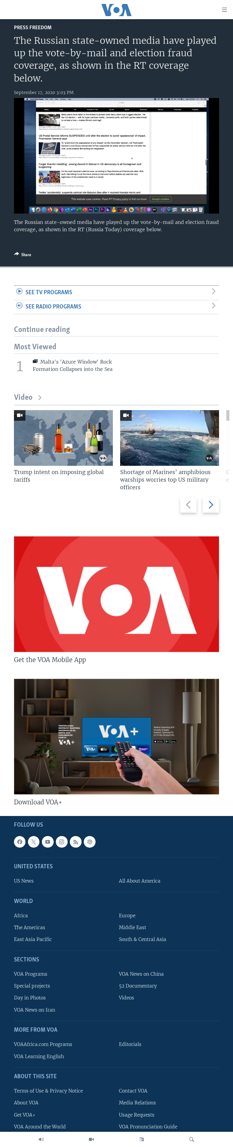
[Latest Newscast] (41, 1139)
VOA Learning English (39, 1056)
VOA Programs (30, 974)
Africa (21, 916)
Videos (126, 998)
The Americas (29, 927)
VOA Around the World (40, 1126)
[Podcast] (89, 841)
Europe (127, 916)
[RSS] (75, 841)
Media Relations (137, 1103)
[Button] (22, 256)
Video (23, 398)
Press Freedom (33, 27)
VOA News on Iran (34, 1010)
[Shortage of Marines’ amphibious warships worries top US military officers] (169, 438)
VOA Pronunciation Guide (148, 1126)
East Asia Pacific (33, 939)
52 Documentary (138, 986)
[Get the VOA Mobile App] (116, 594)
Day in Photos (30, 998)
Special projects (32, 986)
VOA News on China (141, 974)
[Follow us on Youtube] (47, 841)
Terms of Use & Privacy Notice (48, 1091)
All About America (139, 881)
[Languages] (142, 1139)
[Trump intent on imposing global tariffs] (63, 438)
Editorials (130, 1044)
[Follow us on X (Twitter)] (33, 841)
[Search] (192, 1139)
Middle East (132, 927)
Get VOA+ (24, 1114)
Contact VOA (133, 1091)
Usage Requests (136, 1114)
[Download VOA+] (116, 736)
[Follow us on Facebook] (19, 841)
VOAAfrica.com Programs (43, 1044)
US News (24, 881)
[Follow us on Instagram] (61, 841)
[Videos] (91, 1139)
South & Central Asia (142, 939)
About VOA (26, 1103)
